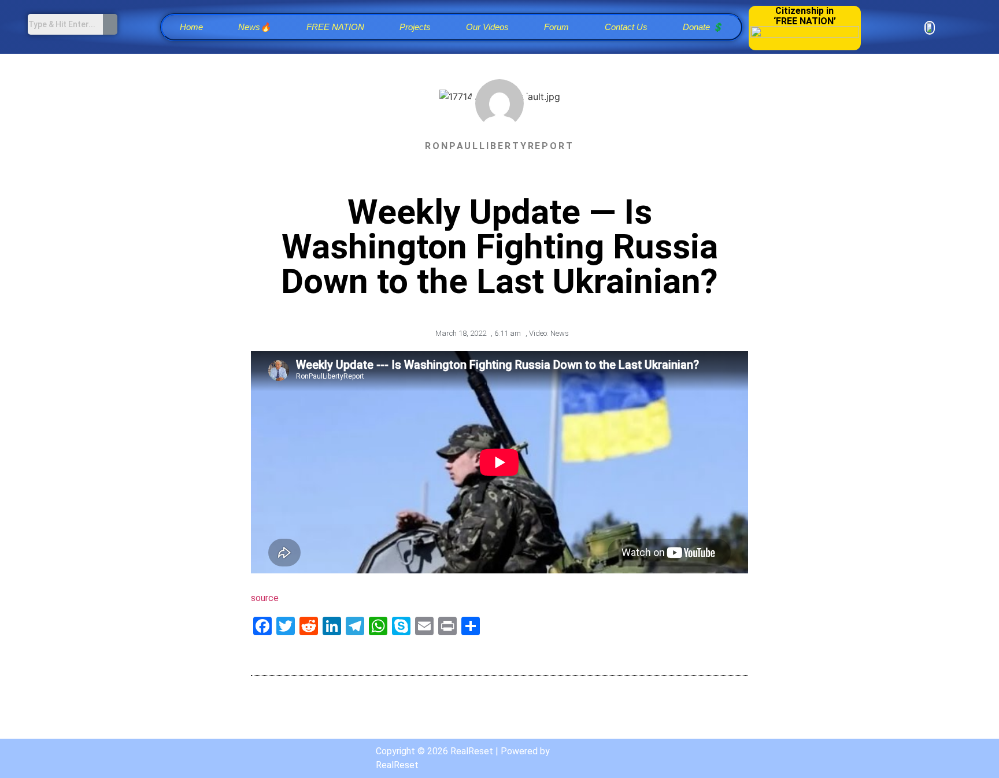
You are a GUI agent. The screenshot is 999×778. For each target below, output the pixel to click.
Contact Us (626, 27)
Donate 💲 (703, 27)
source (265, 597)
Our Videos (487, 27)
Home (191, 27)
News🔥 (254, 27)
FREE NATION (335, 27)
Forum (556, 27)
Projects (415, 27)
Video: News (549, 333)
